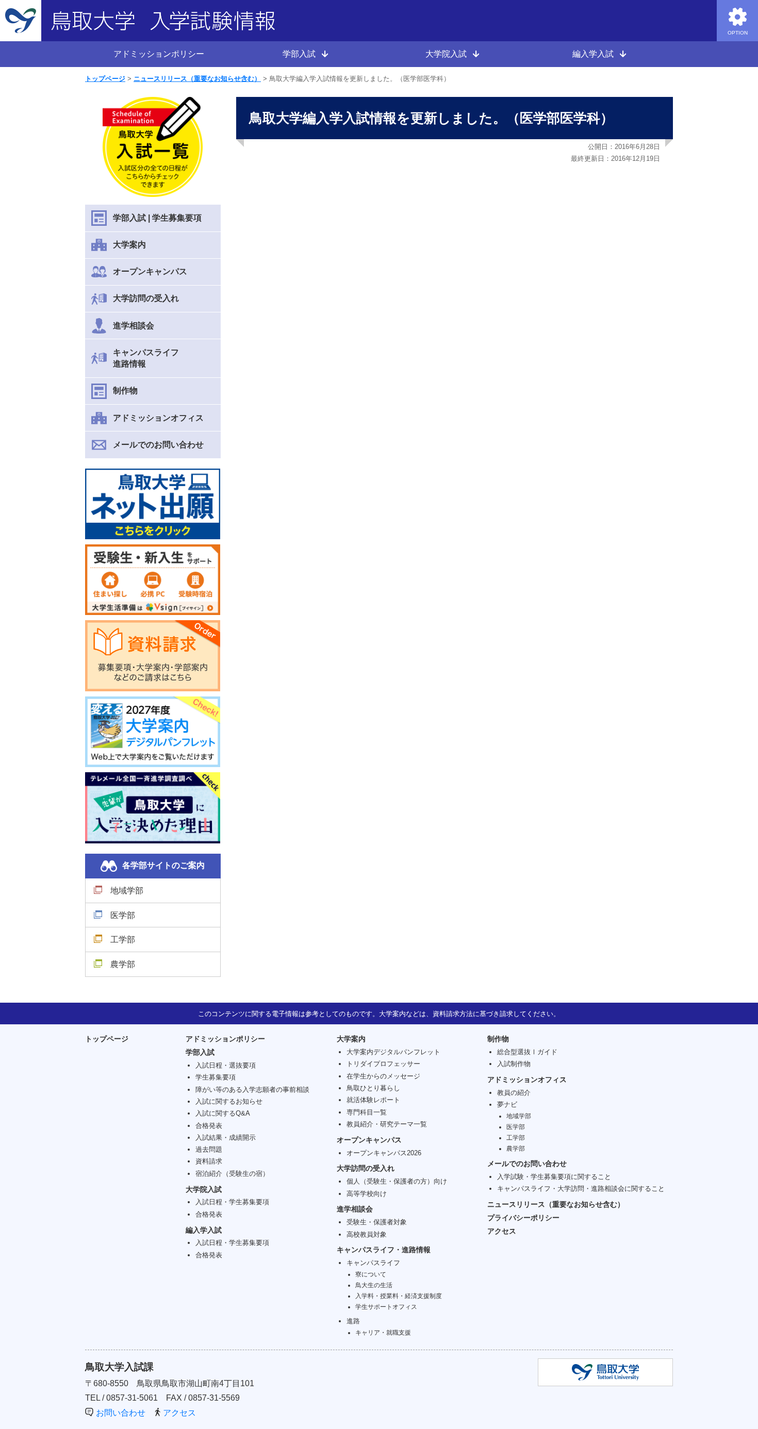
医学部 (122, 915)
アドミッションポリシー (158, 53)
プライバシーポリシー (523, 1218)
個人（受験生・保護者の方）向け (397, 1181)
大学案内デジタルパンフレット (393, 1052)
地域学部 (126, 890)
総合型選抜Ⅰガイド (527, 1052)
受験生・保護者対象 (377, 1222)
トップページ (105, 78)
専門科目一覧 (367, 1112)
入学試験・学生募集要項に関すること (554, 1177)
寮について (370, 1274)
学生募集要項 (215, 1077)
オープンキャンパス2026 (384, 1153)
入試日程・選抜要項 (225, 1065)
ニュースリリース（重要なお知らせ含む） (197, 78)
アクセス (501, 1231)
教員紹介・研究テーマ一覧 (387, 1124)
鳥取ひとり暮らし (373, 1088)
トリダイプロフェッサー (383, 1064)
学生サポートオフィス (386, 1306)
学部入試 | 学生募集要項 (157, 217)
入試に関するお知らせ (228, 1101)
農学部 (122, 964)
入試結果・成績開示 (225, 1137)
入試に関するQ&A (222, 1113)
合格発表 (208, 1125)
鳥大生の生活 (373, 1285)
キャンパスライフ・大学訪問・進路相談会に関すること (581, 1188)
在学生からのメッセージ (383, 1076)
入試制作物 (514, 1064)
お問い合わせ (120, 1412)
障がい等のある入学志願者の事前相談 (252, 1089)
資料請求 (208, 1161)
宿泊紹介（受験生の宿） (232, 1173)
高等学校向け (367, 1194)
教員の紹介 (514, 1092)
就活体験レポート (373, 1100)
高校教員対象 (367, 1234)
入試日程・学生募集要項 (232, 1202)
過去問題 (208, 1149)
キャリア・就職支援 (383, 1332)
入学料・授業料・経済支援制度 (398, 1295)
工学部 (122, 939)
